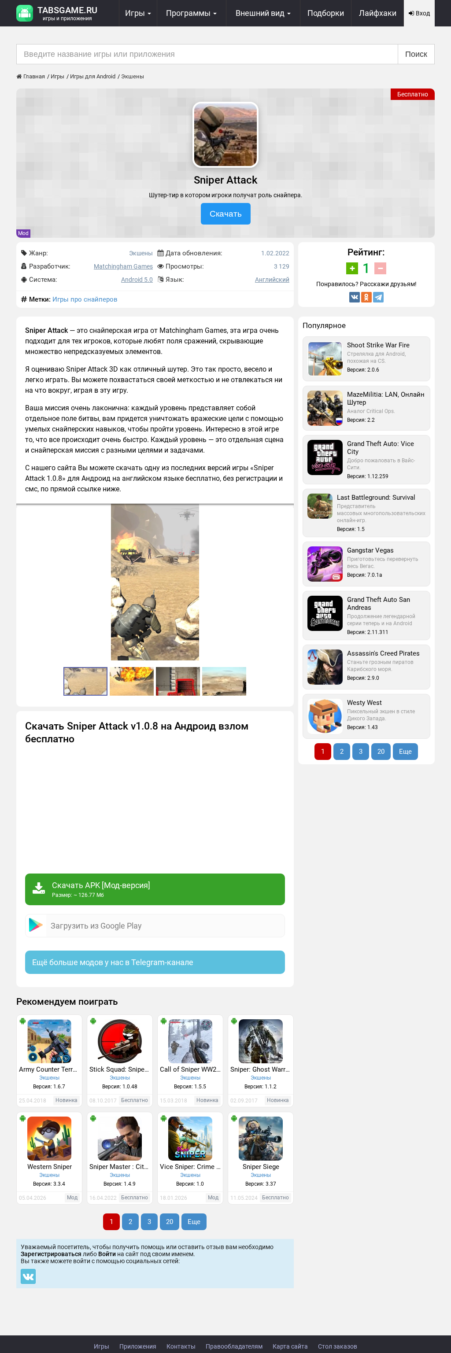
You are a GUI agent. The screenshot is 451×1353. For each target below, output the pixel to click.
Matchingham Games (123, 266)
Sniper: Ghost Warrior (261, 1069)
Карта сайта (290, 1346)
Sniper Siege (261, 1167)
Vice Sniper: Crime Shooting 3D (191, 1167)
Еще (194, 1222)
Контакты (181, 1346)
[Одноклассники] (366, 297)
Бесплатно (412, 94)
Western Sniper (49, 1167)
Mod (23, 233)
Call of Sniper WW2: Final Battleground (191, 1069)
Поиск (416, 54)
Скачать (226, 213)
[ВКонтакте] (354, 297)
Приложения (137, 1346)
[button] (286, 512)
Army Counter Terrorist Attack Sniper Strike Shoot (50, 1069)
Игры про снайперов (85, 299)
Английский (272, 279)
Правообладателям (234, 1346)
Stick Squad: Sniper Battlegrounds (120, 1069)
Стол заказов (337, 1346)
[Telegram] (378, 297)
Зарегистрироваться (51, 1253)
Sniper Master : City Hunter (120, 1167)
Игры (101, 1346)
